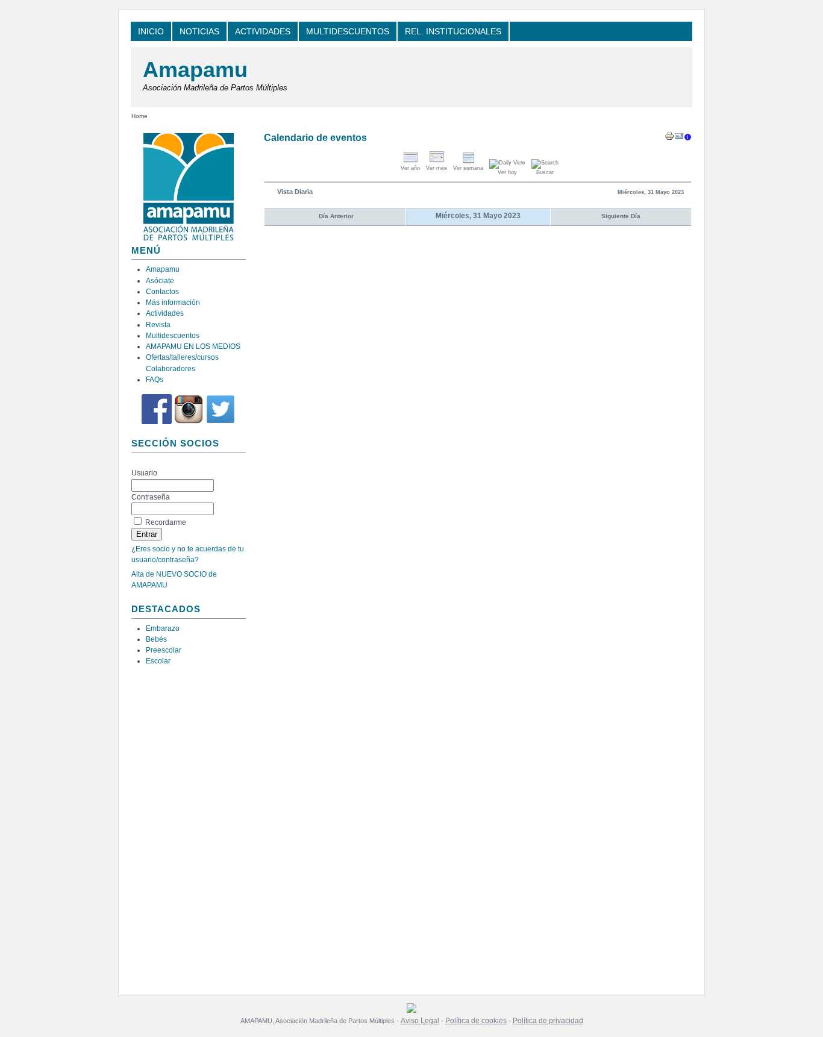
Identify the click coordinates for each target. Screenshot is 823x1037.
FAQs (154, 379)
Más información (173, 302)
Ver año (410, 168)
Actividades (165, 313)
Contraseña (150, 497)
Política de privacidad (548, 1021)
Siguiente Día (620, 216)
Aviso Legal (420, 1021)
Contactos (162, 291)
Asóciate (160, 281)
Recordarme (165, 522)
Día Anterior (336, 216)
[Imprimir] (669, 138)
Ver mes (436, 168)
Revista (158, 325)
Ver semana (468, 168)
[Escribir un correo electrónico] (679, 138)
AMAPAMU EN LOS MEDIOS (193, 346)
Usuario (144, 473)
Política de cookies (476, 1021)
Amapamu (195, 69)
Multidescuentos (172, 335)
